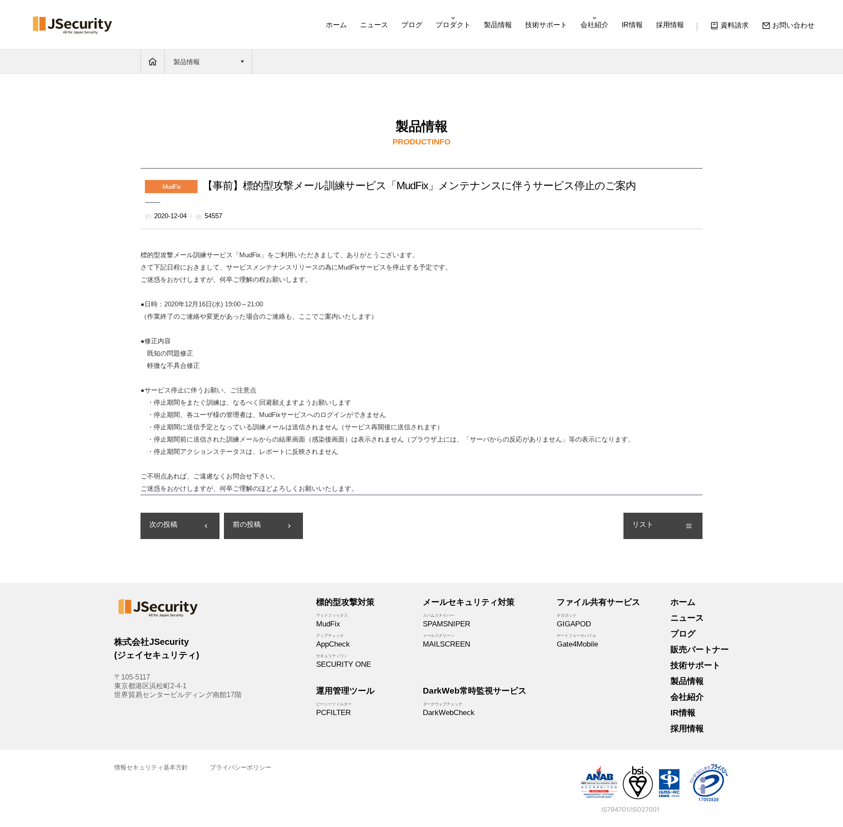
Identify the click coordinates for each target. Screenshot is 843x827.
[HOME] (152, 62)
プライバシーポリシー (240, 767)
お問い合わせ (793, 25)
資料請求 (735, 25)
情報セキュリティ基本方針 (151, 767)
